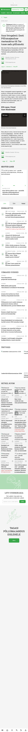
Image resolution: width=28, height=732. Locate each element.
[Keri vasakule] (2, 185)
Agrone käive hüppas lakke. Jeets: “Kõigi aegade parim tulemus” (13, 255)
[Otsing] (16, 730)
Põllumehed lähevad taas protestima (6, 466)
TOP (6, 221)
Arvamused (16, 13)
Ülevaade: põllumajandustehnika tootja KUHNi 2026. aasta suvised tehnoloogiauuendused (15, 215)
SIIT (10, 146)
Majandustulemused (11, 251)
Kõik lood (9, 13)
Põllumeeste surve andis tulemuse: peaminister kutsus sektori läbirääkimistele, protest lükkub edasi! (13, 303)
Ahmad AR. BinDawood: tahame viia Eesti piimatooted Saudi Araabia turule (14, 237)
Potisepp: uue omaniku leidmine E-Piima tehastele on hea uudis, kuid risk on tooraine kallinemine (11, 330)
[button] (10, 501)
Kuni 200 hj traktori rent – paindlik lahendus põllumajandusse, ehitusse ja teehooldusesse (13, 192)
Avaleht (3, 13)
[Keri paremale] (25, 185)
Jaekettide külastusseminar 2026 (11, 373)
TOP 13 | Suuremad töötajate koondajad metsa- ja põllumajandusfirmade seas (6, 424)
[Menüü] (2, 730)
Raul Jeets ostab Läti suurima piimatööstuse (21, 400)
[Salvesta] (26, 211)
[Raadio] (12, 730)
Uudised (7, 233)
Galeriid (23, 13)
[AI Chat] (21, 730)
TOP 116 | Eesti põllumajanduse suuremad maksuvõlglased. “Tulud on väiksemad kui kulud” (16, 225)
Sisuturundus (12, 211)
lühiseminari (9, 133)
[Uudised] (7, 730)
